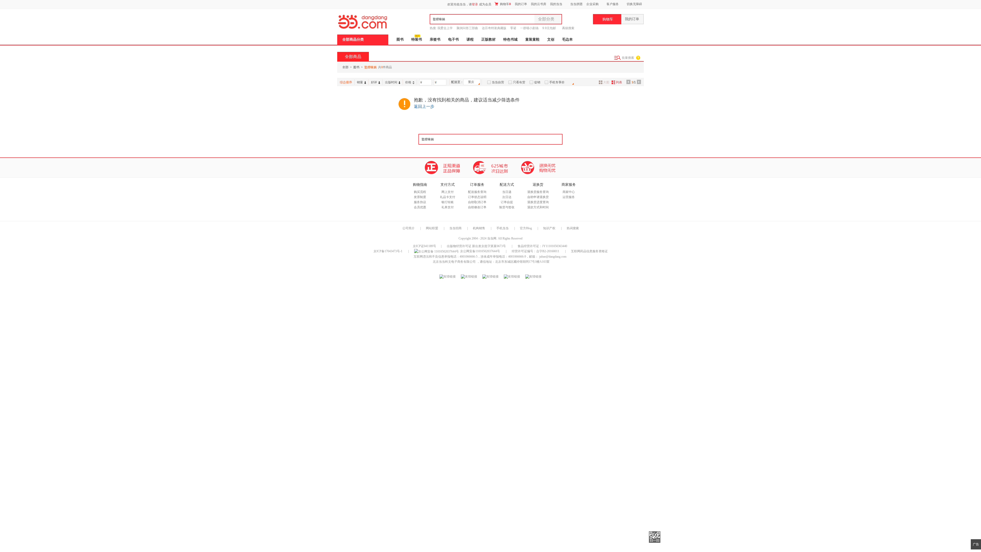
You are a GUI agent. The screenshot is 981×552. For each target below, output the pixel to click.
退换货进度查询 (538, 202)
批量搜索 (628, 58)
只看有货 (519, 82)
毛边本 (567, 39)
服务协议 (420, 202)
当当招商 (455, 228)
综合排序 (346, 82)
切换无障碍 (634, 4)
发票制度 (420, 197)
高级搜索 (568, 28)
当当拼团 (576, 4)
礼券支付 (447, 207)
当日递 (506, 192)
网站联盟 (432, 228)
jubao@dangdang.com (552, 256)
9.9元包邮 (549, 28)
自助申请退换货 (538, 197)
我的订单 (521, 4)
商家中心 (569, 192)
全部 (345, 67)
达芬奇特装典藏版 (494, 28)
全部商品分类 (353, 39)
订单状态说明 (477, 197)
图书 (400, 39)
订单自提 (507, 202)
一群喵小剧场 (529, 28)
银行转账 (447, 202)
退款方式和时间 (538, 207)
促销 (537, 82)
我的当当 (556, 4)
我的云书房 (538, 4)
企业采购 (592, 4)
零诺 (513, 28)
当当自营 (498, 82)
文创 (550, 39)
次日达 (506, 197)
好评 (374, 82)
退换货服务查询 (538, 192)
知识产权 (549, 228)
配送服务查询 (477, 192)
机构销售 (479, 228)
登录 (475, 4)
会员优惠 (420, 207)
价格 (408, 82)
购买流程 (420, 192)
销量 (360, 82)
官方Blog (526, 228)
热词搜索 (573, 228)
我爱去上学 (445, 28)
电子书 (453, 39)
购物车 (505, 4)
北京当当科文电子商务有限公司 (454, 261)
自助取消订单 (477, 202)
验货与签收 (507, 207)
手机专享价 (557, 82)
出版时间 (391, 82)
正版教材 (488, 39)
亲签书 (435, 39)
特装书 (416, 39)
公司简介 (408, 228)
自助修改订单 (477, 207)
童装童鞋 (532, 39)
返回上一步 (424, 106)
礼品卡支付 (447, 197)
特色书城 (510, 39)
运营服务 (569, 197)
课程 (470, 39)
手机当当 (502, 228)
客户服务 (612, 4)
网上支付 (447, 192)
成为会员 (485, 4)
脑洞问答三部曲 (467, 28)
